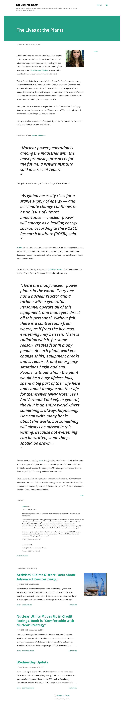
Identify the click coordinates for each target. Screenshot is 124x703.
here (41, 460)
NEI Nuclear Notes (27, 5)
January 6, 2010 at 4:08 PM (31, 539)
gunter (24, 506)
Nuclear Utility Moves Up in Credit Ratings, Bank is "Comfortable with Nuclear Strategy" (45, 620)
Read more (73, 605)
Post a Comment (22, 556)
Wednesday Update (32, 662)
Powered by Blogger (63, 695)
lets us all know (38, 135)
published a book (55, 269)
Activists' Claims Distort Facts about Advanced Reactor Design (46, 577)
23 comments (27, 605)
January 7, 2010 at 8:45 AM (31, 551)
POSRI (19, 247)
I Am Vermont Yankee (38, 70)
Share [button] (96, 51)
